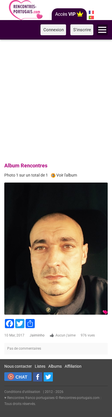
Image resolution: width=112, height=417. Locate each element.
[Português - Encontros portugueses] (91, 17)
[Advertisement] (56, 100)
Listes (40, 366)
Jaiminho (37, 335)
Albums (55, 366)
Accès (65, 14)
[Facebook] (37, 376)
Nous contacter (18, 366)
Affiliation (73, 366)
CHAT (21, 377)
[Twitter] (48, 376)
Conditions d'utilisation (22, 392)
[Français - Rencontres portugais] (91, 12)
